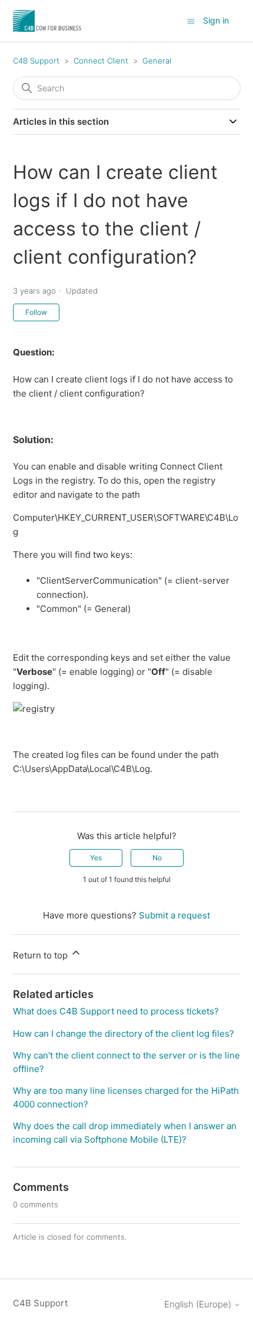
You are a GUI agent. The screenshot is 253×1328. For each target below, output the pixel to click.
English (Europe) (199, 1304)
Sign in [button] (216, 20)
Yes (96, 857)
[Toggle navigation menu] (191, 20)
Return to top (41, 955)
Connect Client (101, 60)
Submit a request (174, 915)
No (157, 857)
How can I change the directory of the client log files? (123, 1033)
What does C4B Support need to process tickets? (116, 1011)
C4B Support (36, 60)
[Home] (47, 21)
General (156, 60)
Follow (36, 312)
